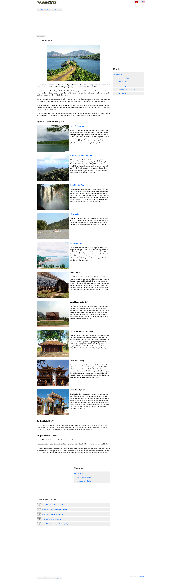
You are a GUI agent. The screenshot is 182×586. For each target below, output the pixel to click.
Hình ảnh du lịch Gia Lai (83, 477)
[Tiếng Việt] (136, 2)
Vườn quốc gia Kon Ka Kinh (126, 90)
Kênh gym (57, 9)
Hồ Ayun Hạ (122, 86)
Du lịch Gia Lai (78, 473)
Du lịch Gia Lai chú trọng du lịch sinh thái (54, 510)
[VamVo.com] (51, 4)
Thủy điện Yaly (123, 94)
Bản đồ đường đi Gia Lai (83, 481)
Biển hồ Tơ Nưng (123, 78)
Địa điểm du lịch (44, 9)
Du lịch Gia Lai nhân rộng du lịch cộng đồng (55, 524)
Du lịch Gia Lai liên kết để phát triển (52, 514)
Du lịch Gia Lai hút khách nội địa (51, 519)
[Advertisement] (106, 20)
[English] (143, 2)
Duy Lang (141, 576)
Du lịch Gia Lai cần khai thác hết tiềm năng (55, 505)
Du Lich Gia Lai (41, 36)
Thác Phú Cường (123, 82)
